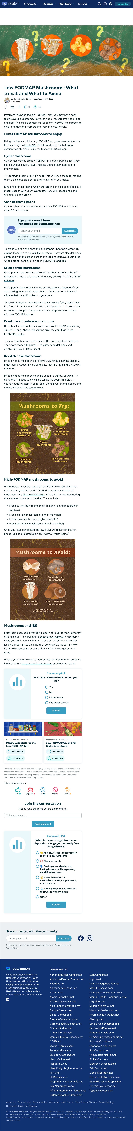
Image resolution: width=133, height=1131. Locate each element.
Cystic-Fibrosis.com (62, 1046)
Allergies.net (57, 983)
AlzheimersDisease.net (63, 988)
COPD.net (55, 1041)
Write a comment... (16, 815)
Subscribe (70, 230)
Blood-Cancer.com (61, 1014)
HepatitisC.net (58, 1063)
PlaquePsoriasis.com (101, 1032)
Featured (82, 3)
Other (43, 896)
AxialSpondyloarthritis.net (65, 1005)
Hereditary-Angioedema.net (66, 1068)
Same (67, 791)
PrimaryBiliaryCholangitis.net (106, 1037)
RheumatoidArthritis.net (103, 1054)
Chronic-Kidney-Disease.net (66, 1037)
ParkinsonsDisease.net (102, 1028)
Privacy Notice (107, 1118)
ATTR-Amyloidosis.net (63, 1001)
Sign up (118, 1111)
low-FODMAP (56, 122)
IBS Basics (48, 3)
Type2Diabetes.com (101, 1090)
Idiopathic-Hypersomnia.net (66, 1081)
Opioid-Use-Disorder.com (104, 1023)
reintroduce (29, 533)
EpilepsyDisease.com (62, 1054)
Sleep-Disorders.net (101, 1072)
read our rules (35, 808)
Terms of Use (33, 239)
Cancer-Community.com (64, 1019)
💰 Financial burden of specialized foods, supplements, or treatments (58, 880)
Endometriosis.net (60, 1050)
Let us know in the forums (36, 663)
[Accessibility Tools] (105, 4)
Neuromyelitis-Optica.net (104, 1014)
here (41, 777)
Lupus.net (95, 979)
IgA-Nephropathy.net (62, 1086)
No (50, 692)
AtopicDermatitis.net (62, 997)
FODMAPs (30, 145)
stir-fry (36, 252)
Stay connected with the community (32, 931)
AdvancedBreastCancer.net (66, 974)
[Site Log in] (111, 4)
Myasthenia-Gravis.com (103, 1010)
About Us (10, 1102)
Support (30, 791)
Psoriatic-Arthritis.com (102, 1046)
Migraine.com (97, 1001)
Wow (54, 791)
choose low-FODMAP (52, 636)
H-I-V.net (55, 1072)
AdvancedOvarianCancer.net (67, 979)
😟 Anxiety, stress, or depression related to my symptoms (58, 854)
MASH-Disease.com (101, 988)
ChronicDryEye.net (61, 1028)
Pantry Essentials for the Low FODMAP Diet (21, 744)
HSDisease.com (59, 1077)
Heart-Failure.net (60, 1059)
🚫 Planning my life (50, 861)
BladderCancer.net (61, 1010)
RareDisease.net (99, 1050)
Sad (41, 791)
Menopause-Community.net (105, 992)
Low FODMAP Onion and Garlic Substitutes (61, 744)
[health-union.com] (18, 969)
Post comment (43, 824)
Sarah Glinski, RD (21, 99)
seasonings (65, 190)
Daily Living (65, 3)
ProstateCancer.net (100, 1041)
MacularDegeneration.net (104, 983)
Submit (56, 710)
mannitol (9, 280)
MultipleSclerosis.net (101, 1005)
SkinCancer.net (98, 1068)
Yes (51, 687)
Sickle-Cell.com (98, 1059)
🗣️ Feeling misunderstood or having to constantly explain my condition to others (58, 869)
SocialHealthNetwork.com (104, 1077)
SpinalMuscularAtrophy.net (105, 1081)
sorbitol (19, 334)
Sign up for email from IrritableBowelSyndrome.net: (39, 222)
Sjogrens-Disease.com (102, 1063)
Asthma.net (56, 992)
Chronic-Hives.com (61, 1032)
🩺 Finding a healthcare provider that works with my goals (58, 890)
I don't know (56, 697)
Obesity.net (96, 1019)
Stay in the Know (64, 1099)
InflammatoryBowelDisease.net (68, 1090)
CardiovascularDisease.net (65, 1023)
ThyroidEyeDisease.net (103, 1086)
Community (30, 3)
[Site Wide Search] (99, 4)
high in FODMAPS (33, 494)
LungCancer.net (98, 974)
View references (14, 783)
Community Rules (14, 1106)
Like (17, 791)
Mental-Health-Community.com (108, 997)
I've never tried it (58, 702)
